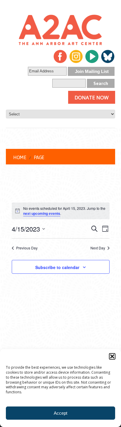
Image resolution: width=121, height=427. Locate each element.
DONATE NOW (92, 97)
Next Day (97, 248)
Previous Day (27, 248)
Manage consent (91, 420)
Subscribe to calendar (57, 267)
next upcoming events (41, 213)
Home (19, 157)
